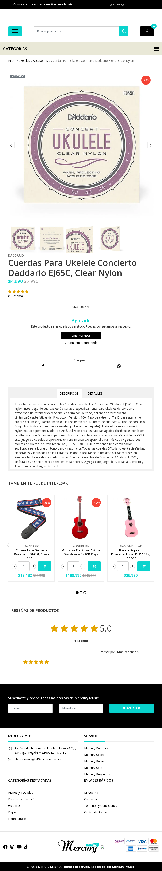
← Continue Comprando (81, 343)
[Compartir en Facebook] (43, 366)
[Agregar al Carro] (44, 566)
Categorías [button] (15, 48)
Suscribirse (132, 708)
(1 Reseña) (15, 296)
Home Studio (17, 819)
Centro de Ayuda (95, 812)
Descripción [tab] (69, 393)
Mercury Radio (94, 761)
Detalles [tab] (95, 393)
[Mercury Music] (81, 847)
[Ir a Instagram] (12, 847)
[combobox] (81, 31)
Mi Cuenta (91, 793)
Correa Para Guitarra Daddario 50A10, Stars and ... (31, 554)
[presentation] (11, 145)
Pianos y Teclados (20, 793)
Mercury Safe (93, 768)
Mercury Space (94, 755)
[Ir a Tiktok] (26, 847)
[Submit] (123, 31)
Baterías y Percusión (22, 799)
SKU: (75, 307)
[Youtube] (19, 847)
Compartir (81, 360)
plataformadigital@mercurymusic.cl (38, 759)
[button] (77, 592)
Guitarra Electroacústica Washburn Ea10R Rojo (81, 552)
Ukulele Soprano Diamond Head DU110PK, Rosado (130, 554)
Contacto (90, 799)
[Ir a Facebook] (5, 847)
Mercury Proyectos (97, 774)
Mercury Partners (96, 748)
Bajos (12, 812)
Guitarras (14, 806)
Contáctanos (81, 335)
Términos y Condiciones (100, 806)
